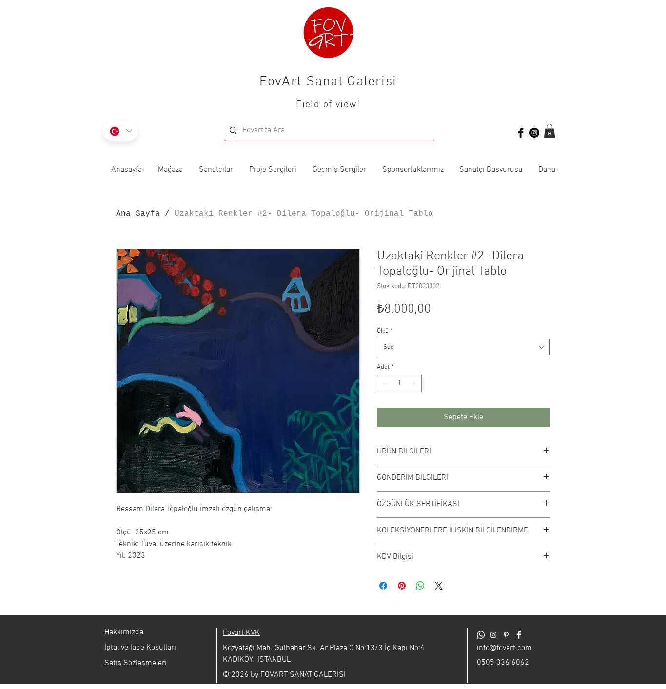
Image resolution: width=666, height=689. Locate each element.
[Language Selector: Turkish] (120, 131)
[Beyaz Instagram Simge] (493, 635)
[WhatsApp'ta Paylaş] (420, 585)
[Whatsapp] (481, 635)
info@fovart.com (504, 648)
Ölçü (385, 331)
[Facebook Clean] (519, 635)
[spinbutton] (399, 383)
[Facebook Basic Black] (521, 133)
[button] (549, 131)
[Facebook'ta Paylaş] (383, 585)
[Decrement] (384, 383)
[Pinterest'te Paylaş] (402, 585)
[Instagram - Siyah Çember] (534, 133)
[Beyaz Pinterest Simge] (506, 635)
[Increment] (415, 383)
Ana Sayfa (138, 213)
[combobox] (463, 347)
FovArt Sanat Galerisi (327, 82)
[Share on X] (439, 585)
